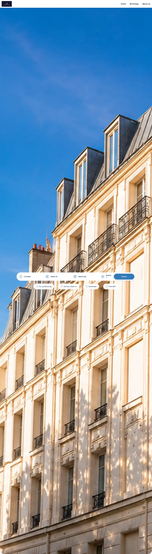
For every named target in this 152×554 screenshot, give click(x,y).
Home (123, 4)
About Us (146, 4)
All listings (134, 4)
